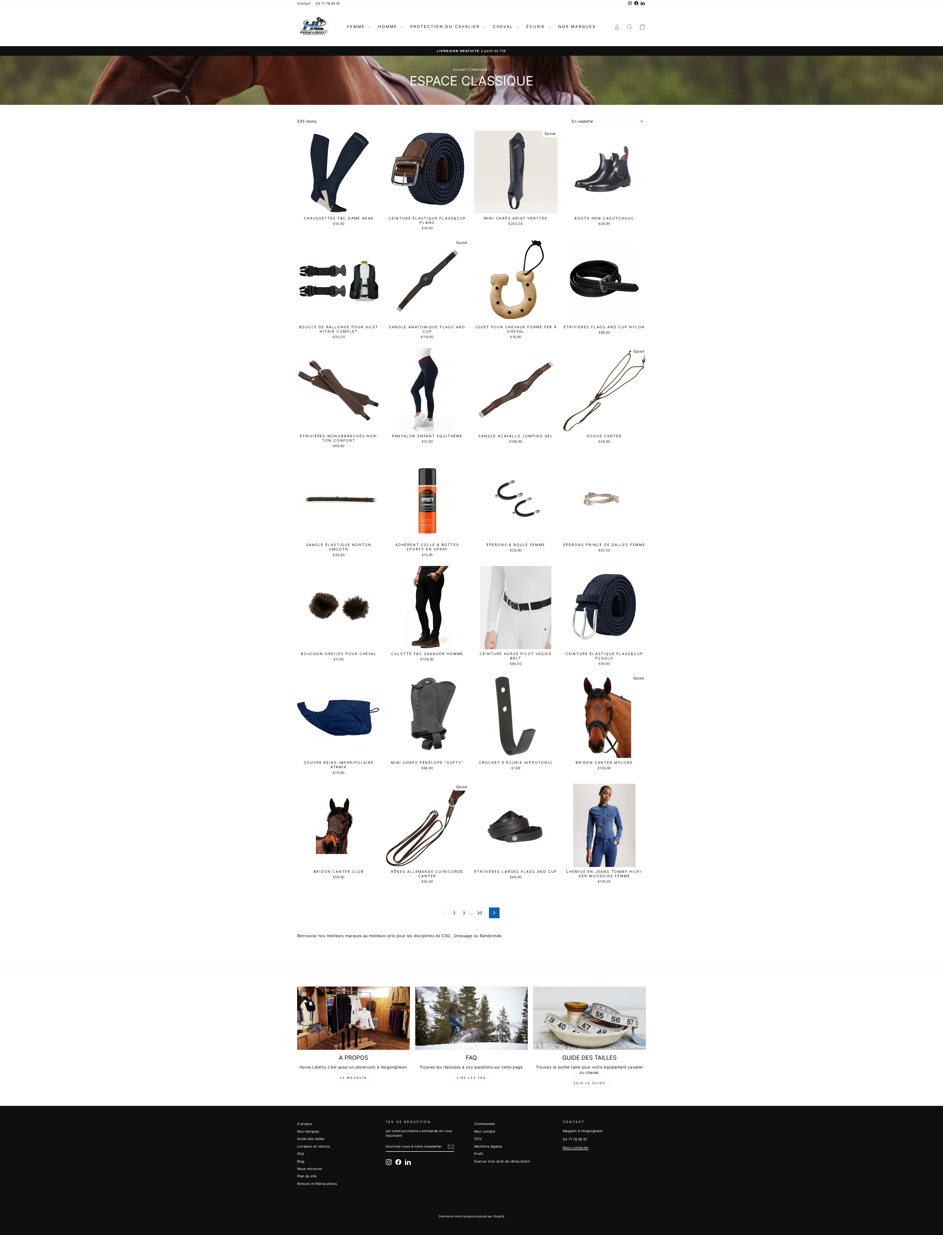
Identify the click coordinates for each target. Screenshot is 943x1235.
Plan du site (307, 1176)
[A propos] (353, 1018)
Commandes (484, 1124)
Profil (478, 1154)
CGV (478, 1139)
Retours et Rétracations (317, 1184)
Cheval (504, 26)
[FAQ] (471, 1018)
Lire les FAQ (471, 1078)
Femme (357, 26)
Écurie (536, 26)
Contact (304, 3)
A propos (304, 1124)
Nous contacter (576, 1148)
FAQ (300, 1154)
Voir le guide (589, 1083)
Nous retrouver (309, 1169)
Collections (478, 69)
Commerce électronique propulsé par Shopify (472, 1216)
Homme (388, 26)
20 (479, 912)
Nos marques (577, 26)
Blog (301, 1161)
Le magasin (353, 1078)
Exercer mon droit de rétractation (502, 1161)
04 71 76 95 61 (328, 3)
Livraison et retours (313, 1146)
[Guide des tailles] (589, 1018)
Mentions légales (488, 1146)
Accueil (459, 69)
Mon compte (484, 1131)
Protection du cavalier (446, 26)
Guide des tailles (311, 1139)
